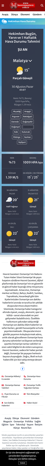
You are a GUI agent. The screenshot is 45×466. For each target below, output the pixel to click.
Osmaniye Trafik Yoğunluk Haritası (32, 386)
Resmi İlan (26, 427)
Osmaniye (19, 421)
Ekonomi (25, 14)
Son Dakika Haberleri (8, 404)
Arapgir (27, 111)
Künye (17, 427)
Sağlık (37, 421)
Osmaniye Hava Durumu (32, 377)
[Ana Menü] (3, 5)
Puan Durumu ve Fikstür (10, 395)
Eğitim (5, 424)
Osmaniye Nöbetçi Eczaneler (11, 377)
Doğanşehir (28, 122)
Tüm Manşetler (33, 394)
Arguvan (15, 116)
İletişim (38, 424)
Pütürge (16, 137)
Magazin (7, 421)
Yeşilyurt (22, 142)
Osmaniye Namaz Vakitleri (11, 386)
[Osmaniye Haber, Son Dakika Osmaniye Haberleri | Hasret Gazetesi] (22, 5)
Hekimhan (28, 127)
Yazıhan (27, 137)
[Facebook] (22, 369)
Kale (16, 132)
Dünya (14, 14)
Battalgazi (27, 116)
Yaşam (30, 424)
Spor (12, 424)
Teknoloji (20, 424)
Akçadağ (17, 111)
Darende (15, 122)
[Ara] (42, 5)
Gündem (37, 14)
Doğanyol (15, 127)
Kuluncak (26, 132)
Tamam (22, 463)
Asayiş (5, 14)
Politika (29, 421)
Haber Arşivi (32, 403)
